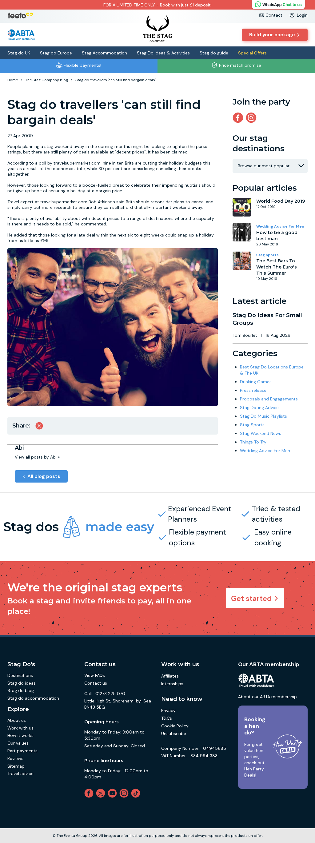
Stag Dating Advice (259, 407)
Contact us (95, 683)
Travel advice (20, 773)
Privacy (168, 710)
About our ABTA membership (267, 696)
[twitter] (102, 793)
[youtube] (113, 793)
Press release (253, 390)
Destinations (20, 675)
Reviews (15, 758)
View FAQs (94, 675)
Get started (251, 598)
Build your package (272, 34)
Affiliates (170, 676)
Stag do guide (214, 53)
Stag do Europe (56, 53)
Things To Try (253, 442)
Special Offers (252, 53)
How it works (20, 735)
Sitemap (16, 766)
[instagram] (252, 117)
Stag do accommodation (33, 698)
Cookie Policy (175, 726)
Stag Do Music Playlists (263, 416)
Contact (273, 15)
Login (302, 15)
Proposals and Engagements (269, 399)
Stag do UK (18, 53)
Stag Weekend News (260, 433)
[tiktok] (137, 793)
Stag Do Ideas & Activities (163, 53)
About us (16, 720)
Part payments (22, 751)
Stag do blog (20, 690)
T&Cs (166, 718)
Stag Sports (267, 255)
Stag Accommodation (104, 53)
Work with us (20, 728)
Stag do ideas (21, 683)
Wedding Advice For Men (280, 226)
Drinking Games (256, 381)
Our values (18, 743)
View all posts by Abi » (37, 457)
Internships (172, 683)
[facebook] (90, 793)
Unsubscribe (173, 733)
